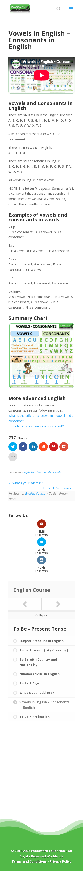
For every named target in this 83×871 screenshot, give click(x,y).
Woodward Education (48, 851)
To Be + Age (29, 683)
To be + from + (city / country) (43, 650)
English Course (35, 493)
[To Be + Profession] (58, 604)
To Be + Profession (57, 488)
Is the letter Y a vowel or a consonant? (36, 426)
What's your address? (27, 483)
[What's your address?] (25, 604)
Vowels (56, 472)
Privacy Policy (60, 861)
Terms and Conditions (29, 861)
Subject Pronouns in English (41, 641)
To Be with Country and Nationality (38, 662)
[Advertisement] (41, 775)
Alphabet (29, 472)
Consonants (44, 472)
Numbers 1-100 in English (39, 674)
